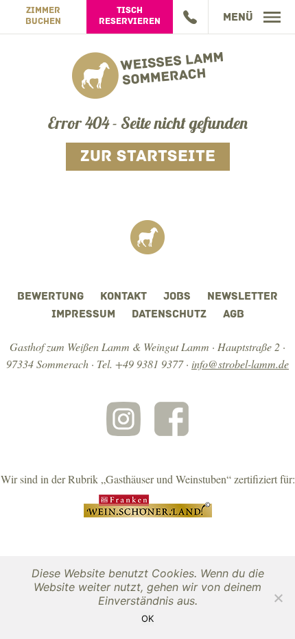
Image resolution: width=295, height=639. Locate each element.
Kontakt (123, 296)
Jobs (177, 296)
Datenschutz (169, 314)
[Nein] (278, 598)
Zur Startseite (147, 157)
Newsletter (242, 296)
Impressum (83, 314)
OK (147, 618)
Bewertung (50, 296)
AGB (233, 314)
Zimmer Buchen (43, 16)
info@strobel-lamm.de (240, 364)
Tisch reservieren (130, 16)
